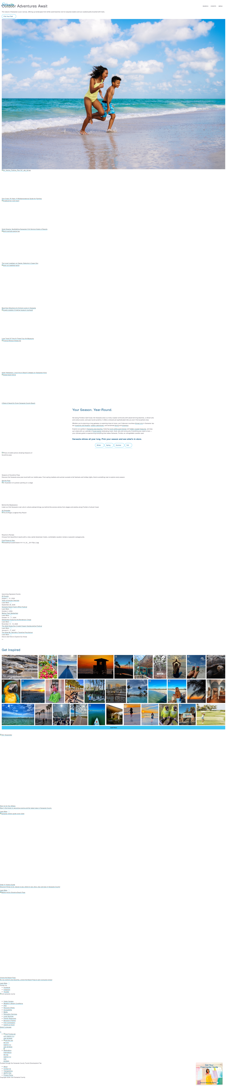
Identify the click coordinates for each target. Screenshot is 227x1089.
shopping (125, 425)
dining (117, 425)
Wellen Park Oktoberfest (10, 613)
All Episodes (6, 510)
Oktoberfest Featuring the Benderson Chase (16, 620)
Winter (99, 445)
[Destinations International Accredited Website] (115, 1055)
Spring (108, 445)
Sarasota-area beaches (95, 429)
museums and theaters (82, 425)
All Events (5, 596)
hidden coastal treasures (138, 429)
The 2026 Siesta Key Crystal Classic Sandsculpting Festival (22, 626)
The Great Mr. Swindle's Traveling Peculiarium (17, 632)
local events (97, 431)
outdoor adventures (97, 425)
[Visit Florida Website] (115, 1036)
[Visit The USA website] (115, 1043)
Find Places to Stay (8, 540)
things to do (139, 423)
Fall (128, 445)
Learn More (5, 603)
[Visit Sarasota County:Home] (7, 4)
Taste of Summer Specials (10, 600)
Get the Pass (6, 481)
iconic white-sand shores (118, 429)
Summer (118, 445)
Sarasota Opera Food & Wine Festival (14, 607)
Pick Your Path (8, 16)
